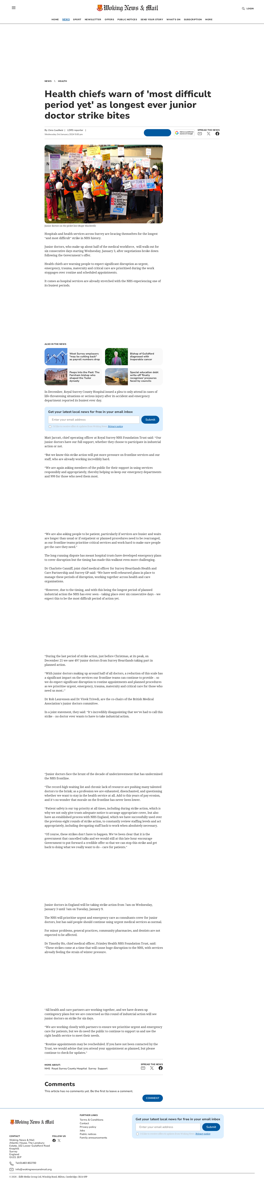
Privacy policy (88, 1127)
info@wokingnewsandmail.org (33, 1169)
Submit (150, 420)
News (48, 81)
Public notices (88, 1134)
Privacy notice (115, 426)
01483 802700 (28, 1163)
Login (250, 8)
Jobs (82, 1130)
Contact (84, 1123)
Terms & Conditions (91, 1119)
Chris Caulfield (55, 130)
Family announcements (93, 1137)
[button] (13, 7)
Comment (152, 1098)
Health (62, 81)
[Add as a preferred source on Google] (184, 133)
